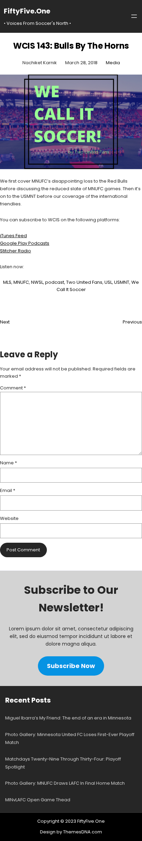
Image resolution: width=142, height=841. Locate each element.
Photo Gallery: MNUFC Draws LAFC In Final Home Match (65, 783)
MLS (7, 282)
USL (108, 282)
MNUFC (21, 282)
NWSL (37, 282)
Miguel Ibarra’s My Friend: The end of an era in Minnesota (68, 718)
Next (5, 322)
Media (113, 62)
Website (9, 518)
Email (7, 490)
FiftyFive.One (27, 11)
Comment (13, 388)
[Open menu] (134, 16)
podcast (54, 282)
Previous (132, 322)
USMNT (121, 282)
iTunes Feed (13, 235)
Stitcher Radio (15, 251)
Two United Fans (84, 282)
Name (8, 463)
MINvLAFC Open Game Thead (37, 799)
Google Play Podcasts (24, 243)
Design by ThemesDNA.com (71, 832)
